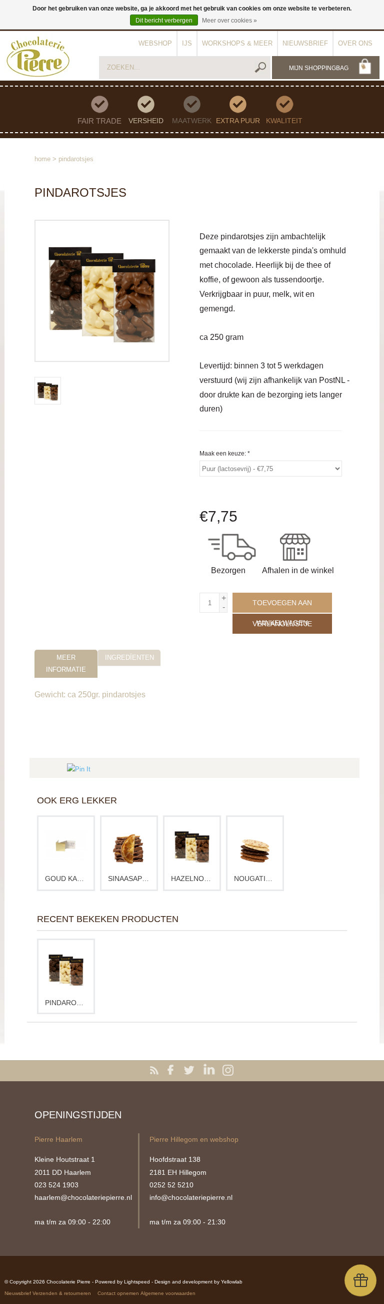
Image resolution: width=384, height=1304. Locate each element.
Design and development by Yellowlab (198, 1281)
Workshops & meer (237, 43)
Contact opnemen (118, 1293)
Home (42, 159)
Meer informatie (66, 663)
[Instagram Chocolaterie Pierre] (228, 1071)
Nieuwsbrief (305, 43)
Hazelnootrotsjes (192, 879)
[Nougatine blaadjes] (255, 845)
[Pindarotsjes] (66, 969)
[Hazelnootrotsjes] (192, 845)
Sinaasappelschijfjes (129, 879)
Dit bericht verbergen (164, 20)
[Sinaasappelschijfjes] (129, 845)
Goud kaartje (66, 879)
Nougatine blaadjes (255, 879)
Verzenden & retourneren (61, 1293)
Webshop (155, 43)
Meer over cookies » (229, 20)
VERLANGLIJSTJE (282, 624)
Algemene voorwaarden (168, 1293)
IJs (187, 43)
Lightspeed (137, 1281)
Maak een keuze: (225, 453)
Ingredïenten (129, 657)
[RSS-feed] (156, 1071)
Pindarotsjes (76, 159)
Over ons (355, 43)
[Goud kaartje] (66, 845)
